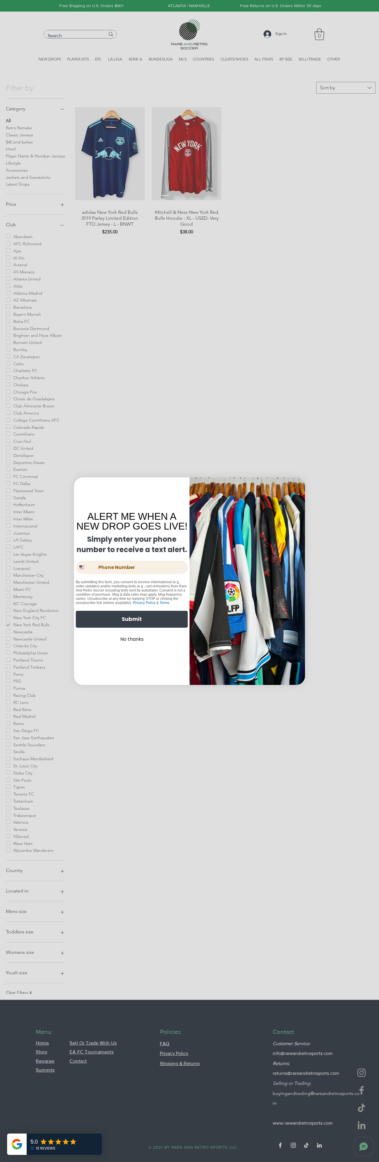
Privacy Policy (144, 603)
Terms (164, 603)
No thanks (132, 639)
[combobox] (85, 567)
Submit (132, 619)
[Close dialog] (297, 486)
